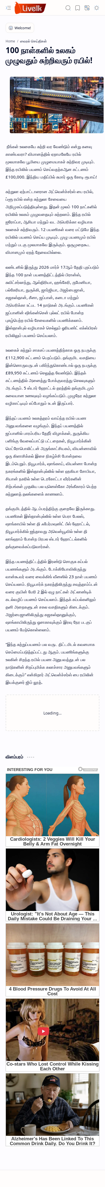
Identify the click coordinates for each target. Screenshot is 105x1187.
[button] (8, 8)
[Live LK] (30, 7)
